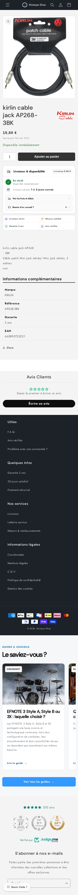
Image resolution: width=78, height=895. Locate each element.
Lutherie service (17, 522)
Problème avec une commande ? (28, 449)
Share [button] (10, 348)
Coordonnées (16, 555)
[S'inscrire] (66, 883)
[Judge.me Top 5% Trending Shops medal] (39, 823)
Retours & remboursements (24, 531)
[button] (7, 5)
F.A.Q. (12, 432)
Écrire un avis (39, 403)
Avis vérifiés (51, 226)
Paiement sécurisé (19, 490)
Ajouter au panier (46, 156)
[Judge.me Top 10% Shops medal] (57, 823)
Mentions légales (18, 563)
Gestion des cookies (20, 588)
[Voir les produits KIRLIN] (65, 115)
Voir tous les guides (39, 782)
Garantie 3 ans (17, 473)
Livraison (13, 514)
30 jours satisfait (18, 481)
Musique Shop (44, 628)
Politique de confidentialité (24, 580)
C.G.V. (12, 572)
